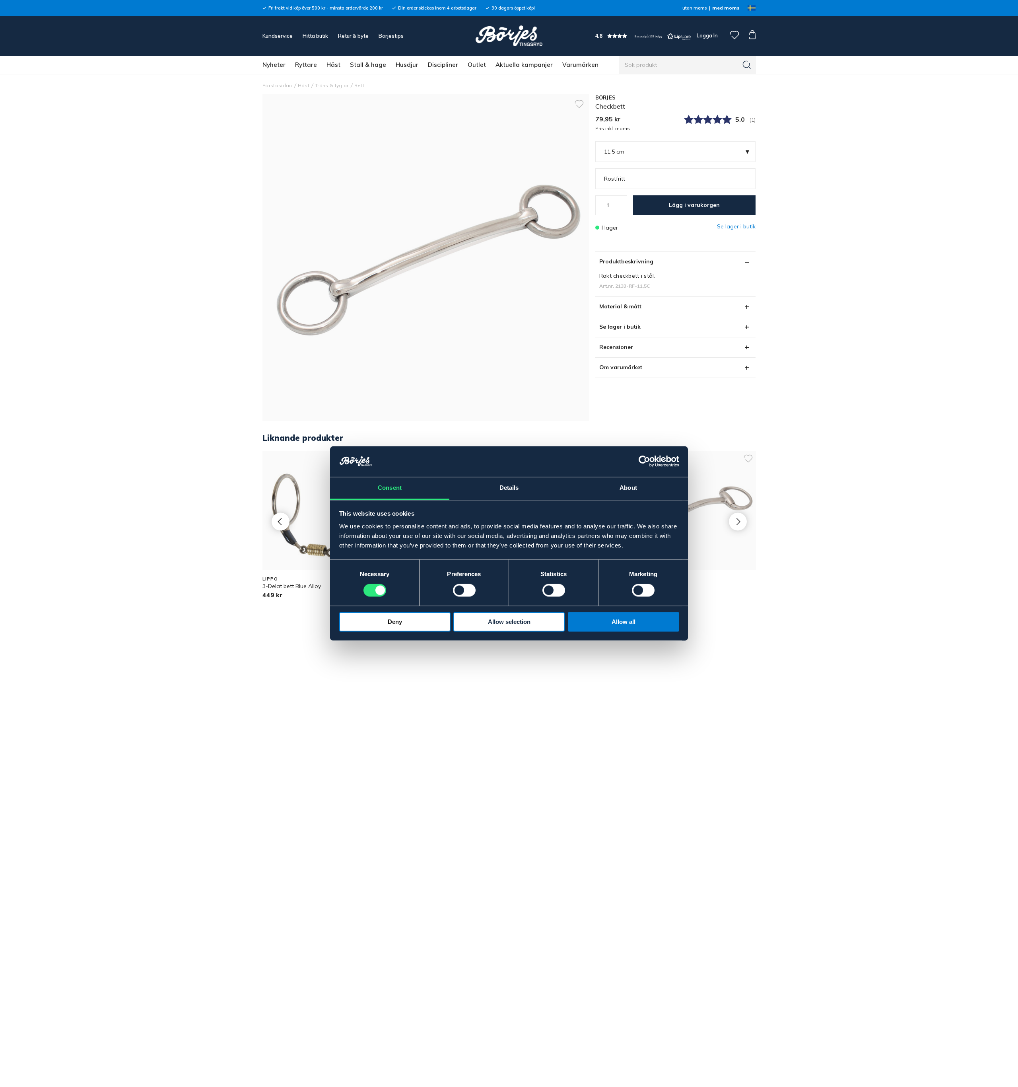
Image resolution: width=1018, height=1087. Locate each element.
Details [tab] (509, 487)
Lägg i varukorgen (694, 204)
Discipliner (443, 64)
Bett (359, 85)
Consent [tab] (390, 487)
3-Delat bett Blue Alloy (291, 586)
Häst (333, 64)
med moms (726, 8)
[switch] (464, 590)
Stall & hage (368, 64)
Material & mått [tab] (620, 306)
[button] (643, 36)
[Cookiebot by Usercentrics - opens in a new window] (644, 462)
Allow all (623, 621)
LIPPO (270, 579)
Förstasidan (277, 85)
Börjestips (391, 36)
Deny (395, 621)
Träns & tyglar (332, 85)
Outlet (477, 64)
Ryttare (306, 64)
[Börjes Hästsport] (509, 35)
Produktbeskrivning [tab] (626, 261)
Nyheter (274, 64)
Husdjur (407, 64)
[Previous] (280, 521)
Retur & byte (353, 36)
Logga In (707, 35)
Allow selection (509, 621)
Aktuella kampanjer (524, 64)
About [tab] (628, 487)
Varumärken (580, 64)
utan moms (694, 8)
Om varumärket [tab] (620, 367)
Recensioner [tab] (616, 347)
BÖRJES (605, 97)
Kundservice (277, 36)
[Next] (738, 521)
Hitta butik (315, 36)
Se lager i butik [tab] (620, 326)
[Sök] (747, 65)
